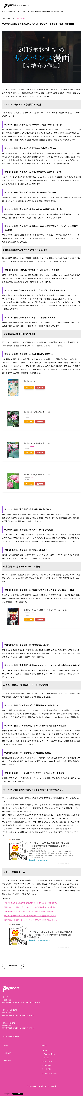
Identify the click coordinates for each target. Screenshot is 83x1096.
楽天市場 (40, 388)
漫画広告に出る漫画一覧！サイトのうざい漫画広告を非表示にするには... (30, 920)
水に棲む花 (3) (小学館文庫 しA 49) (37, 474)
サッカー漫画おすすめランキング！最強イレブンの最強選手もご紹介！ (30, 916)
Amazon (29, 388)
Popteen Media (49, 1054)
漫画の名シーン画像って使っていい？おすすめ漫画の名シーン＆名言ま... (30, 907)
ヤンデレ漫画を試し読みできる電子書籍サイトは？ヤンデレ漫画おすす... (30, 903)
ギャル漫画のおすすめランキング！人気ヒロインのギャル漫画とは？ (29, 911)
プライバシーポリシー (10, 1036)
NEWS (6, 1046)
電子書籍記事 (11, 11)
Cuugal (46, 1058)
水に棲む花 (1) (29, 381)
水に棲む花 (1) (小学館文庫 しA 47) (37, 412)
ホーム (4, 11)
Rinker (32, 384)
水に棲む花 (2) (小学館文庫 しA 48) (37, 443)
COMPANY (7, 1053)
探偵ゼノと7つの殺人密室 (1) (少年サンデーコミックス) (45, 610)
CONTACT (7, 1060)
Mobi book (47, 1065)
